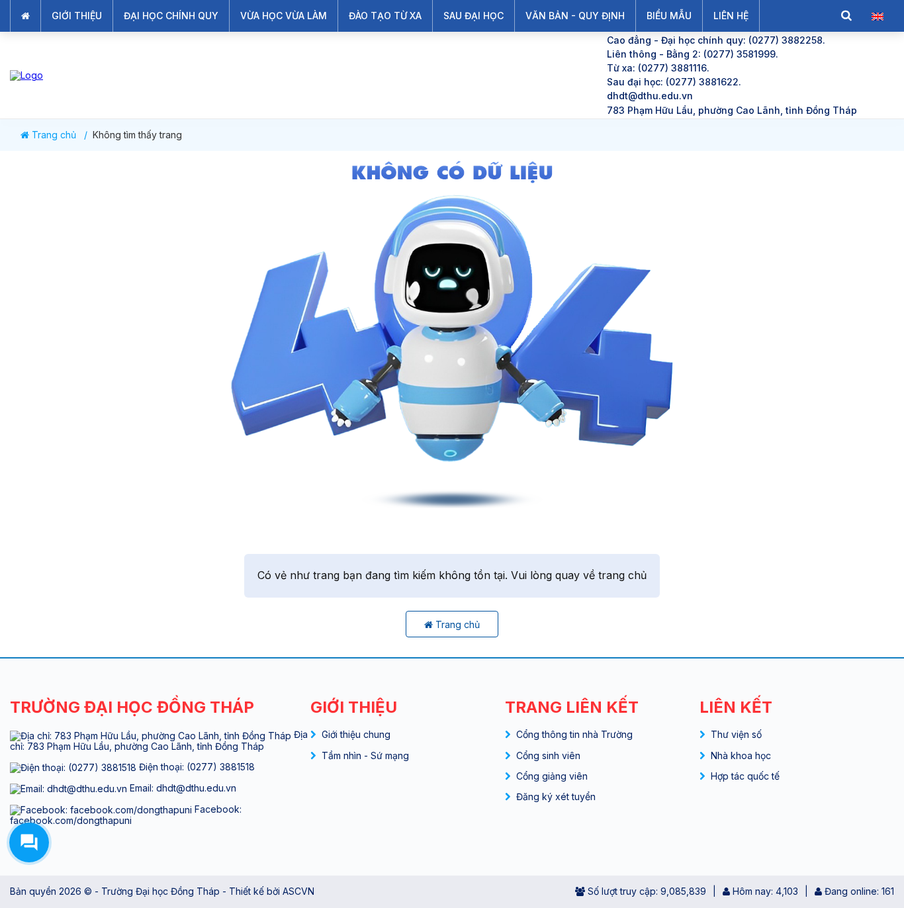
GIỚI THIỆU (77, 15)
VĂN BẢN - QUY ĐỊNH (575, 15)
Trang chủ (52, 135)
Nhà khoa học (741, 755)
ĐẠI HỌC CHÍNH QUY (171, 15)
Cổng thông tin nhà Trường (574, 734)
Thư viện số (736, 734)
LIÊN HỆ (730, 15)
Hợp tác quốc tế (745, 776)
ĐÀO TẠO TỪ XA (385, 15)
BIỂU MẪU (669, 15)
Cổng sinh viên (548, 755)
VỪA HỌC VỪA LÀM (283, 15)
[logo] (297, 75)
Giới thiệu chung (356, 734)
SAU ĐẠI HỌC (473, 15)
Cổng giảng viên (552, 776)
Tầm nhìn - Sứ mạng (365, 755)
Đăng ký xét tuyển (556, 796)
